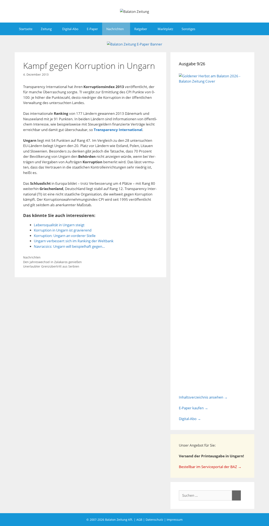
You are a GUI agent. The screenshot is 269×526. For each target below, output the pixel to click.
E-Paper (92, 29)
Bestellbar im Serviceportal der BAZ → (210, 466)
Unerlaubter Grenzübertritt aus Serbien (51, 266)
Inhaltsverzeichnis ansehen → (203, 397)
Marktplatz (165, 29)
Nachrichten (115, 29)
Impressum (175, 520)
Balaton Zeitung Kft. (119, 520)
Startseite (25, 29)
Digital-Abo (70, 29)
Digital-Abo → (190, 418)
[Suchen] (236, 495)
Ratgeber (140, 29)
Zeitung (46, 29)
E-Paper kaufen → (193, 408)
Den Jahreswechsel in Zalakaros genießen (52, 262)
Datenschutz (154, 520)
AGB (139, 520)
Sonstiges (188, 29)
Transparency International (118, 129)
